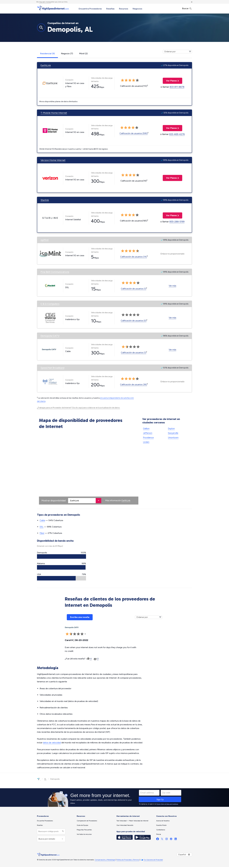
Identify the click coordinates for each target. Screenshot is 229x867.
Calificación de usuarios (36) (133, 384)
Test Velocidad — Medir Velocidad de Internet (132, 821)
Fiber (42, 533)
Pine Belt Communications (55, 271)
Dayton (171, 428)
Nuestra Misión (161, 825)
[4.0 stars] (134, 175)
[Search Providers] (62, 831)
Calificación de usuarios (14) (133, 256)
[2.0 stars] (126, 175)
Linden (146, 442)
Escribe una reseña (79, 617)
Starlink (45, 200)
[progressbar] (61, 556)
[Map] (88, 467)
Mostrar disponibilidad (53, 500)
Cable (42, 520)
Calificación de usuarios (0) (133, 320)
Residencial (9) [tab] (47, 53)
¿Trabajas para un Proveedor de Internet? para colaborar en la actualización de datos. (78, 408)
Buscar (185, 8)
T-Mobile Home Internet (54, 112)
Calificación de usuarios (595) (134, 133)
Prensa (158, 834)
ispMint (45, 240)
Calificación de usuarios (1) (133, 288)
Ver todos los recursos (84, 834)
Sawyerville (173, 433)
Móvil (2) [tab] (83, 53)
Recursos (123, 8)
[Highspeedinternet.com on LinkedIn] (175, 839)
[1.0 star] (123, 175)
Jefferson (147, 433)
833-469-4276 (177, 134)
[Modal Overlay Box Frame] (114, 797)
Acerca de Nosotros (162, 821)
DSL (41, 526)
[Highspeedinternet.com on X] (162, 839)
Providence (148, 437)
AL (45, 779)
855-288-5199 (176, 221)
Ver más (172, 285)
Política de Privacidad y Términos (127, 860)
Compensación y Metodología (105, 860)
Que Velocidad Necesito (124, 825)
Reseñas (110, 8)
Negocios (137, 8)
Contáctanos (160, 830)
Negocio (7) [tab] (67, 53)
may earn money (45, 2)
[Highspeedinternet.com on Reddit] (171, 839)
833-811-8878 (177, 86)
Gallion (146, 428)
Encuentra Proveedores (90, 8)
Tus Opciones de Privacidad (153, 860)
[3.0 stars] (130, 175)
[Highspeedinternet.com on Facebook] (157, 839)
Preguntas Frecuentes (84, 830)
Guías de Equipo (82, 825)
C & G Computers (50, 303)
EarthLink (46, 65)
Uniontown (173, 437)
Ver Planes (170, 80)
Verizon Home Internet (53, 160)
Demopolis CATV (50, 335)
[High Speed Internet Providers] (53, 8)
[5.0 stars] (138, 175)
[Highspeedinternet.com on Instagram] (166, 839)
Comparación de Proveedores (87, 821)
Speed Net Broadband (52, 367)
